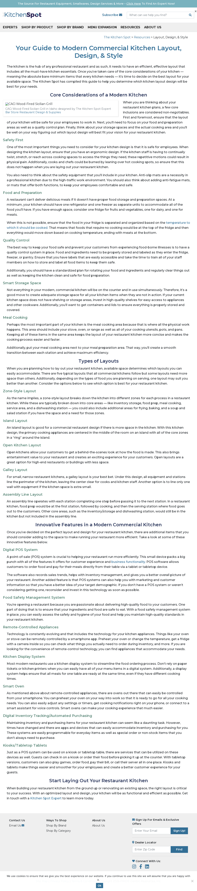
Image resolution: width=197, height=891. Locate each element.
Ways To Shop (56, 820)
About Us (152, 27)
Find (179, 849)
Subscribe (110, 15)
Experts (10, 27)
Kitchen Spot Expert (46, 798)
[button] (191, 885)
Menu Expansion (102, 27)
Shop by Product (37, 27)
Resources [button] (130, 27)
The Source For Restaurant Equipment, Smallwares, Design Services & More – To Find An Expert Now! (96, 3)
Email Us (15, 825)
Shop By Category (58, 830)
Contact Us (17, 820)
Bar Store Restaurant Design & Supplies (33, 112)
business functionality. (128, 562)
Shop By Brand (70, 27)
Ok (99, 885)
